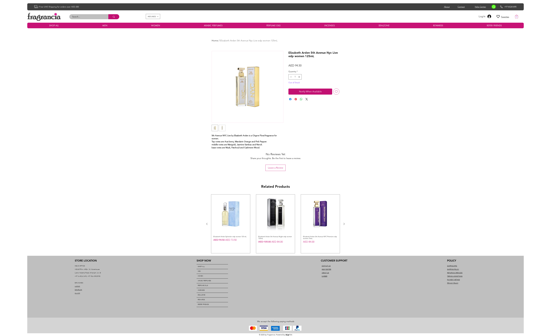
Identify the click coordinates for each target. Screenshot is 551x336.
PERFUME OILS (203, 285)
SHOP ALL (201, 267)
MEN (199, 271)
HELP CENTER (326, 269)
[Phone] (501, 6)
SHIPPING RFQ (452, 266)
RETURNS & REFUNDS (454, 273)
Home (215, 40)
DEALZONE (201, 295)
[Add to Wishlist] (336, 92)
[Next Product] (344, 224)
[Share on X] (306, 99)
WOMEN (200, 276)
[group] (275, 223)
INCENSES (201, 290)
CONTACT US (326, 266)
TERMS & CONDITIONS (454, 276)
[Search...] (113, 16)
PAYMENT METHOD (453, 280)
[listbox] (153, 16)
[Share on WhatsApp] (301, 99)
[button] (153, 16)
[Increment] (299, 76)
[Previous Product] (207, 224)
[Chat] (494, 7)
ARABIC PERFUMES (204, 281)
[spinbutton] (295, 76)
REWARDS (201, 300)
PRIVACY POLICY (452, 283)
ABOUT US (325, 273)
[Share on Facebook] (290, 99)
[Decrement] (290, 76)
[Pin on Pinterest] (295, 99)
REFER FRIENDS (203, 304)
